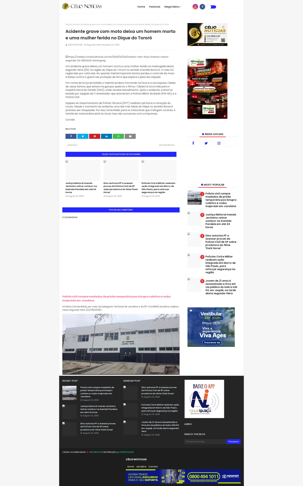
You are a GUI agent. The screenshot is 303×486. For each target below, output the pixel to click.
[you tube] (188, 6)
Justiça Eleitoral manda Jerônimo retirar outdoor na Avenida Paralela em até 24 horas (81, 188)
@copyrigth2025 (125, 452)
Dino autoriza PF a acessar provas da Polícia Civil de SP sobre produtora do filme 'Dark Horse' (121, 188)
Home (130, 466)
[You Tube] (232, 143)
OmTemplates (95, 452)
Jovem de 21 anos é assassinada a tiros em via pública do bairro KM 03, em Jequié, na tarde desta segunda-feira (221, 287)
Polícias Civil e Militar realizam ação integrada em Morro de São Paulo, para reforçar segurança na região (158, 188)
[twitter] (206, 143)
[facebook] (202, 6)
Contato (153, 466)
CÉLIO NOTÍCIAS (75, 44)
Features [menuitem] (154, 7)
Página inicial (72, 24)
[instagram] (195, 6)
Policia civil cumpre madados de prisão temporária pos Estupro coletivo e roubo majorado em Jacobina (221, 200)
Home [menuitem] (141, 7)
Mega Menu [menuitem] (171, 7)
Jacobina (141, 466)
